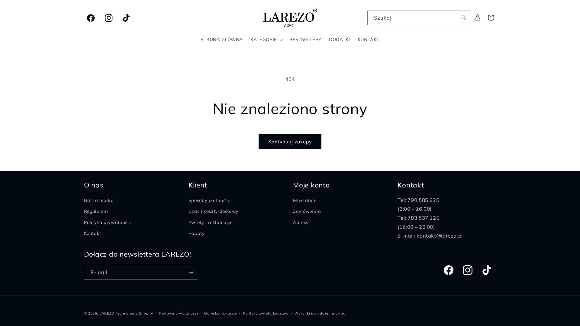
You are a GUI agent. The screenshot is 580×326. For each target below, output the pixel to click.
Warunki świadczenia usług (320, 313)
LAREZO (106, 313)
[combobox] (419, 18)
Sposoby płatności (208, 200)
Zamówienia (307, 211)
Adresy (301, 222)
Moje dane (305, 200)
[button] (266, 39)
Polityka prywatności (107, 222)
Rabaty (196, 233)
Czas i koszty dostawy (213, 211)
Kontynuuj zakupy (290, 142)
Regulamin (96, 211)
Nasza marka (99, 200)
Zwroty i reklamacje (210, 222)
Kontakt (92, 233)
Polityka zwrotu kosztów (265, 313)
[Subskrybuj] (191, 272)
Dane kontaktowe (220, 313)
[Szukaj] (464, 18)
